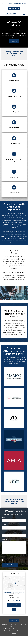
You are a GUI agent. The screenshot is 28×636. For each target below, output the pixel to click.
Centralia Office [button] (14, 605)
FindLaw (14, 633)
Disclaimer (4, 557)
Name (3, 517)
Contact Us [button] (14, 41)
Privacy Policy (20, 629)
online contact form (12, 361)
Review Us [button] (14, 620)
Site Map (12, 629)
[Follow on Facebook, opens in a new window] (14, 609)
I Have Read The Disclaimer (10, 560)
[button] (24, 13)
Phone (3, 532)
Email (4, 524)
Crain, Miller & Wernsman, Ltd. (14, 625)
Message (4, 539)
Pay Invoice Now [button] (14, 8)
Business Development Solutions (13, 631)
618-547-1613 (10, 14)
